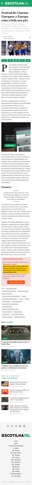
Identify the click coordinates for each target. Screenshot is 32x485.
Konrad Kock (5, 314)
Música (17, 466)
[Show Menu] (2, 3)
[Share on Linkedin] (10, 60)
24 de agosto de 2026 (17, 394)
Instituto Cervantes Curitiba (10, 309)
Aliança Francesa (7, 293)
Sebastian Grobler (19, 317)
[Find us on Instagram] (7, 426)
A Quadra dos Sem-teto (9, 291)
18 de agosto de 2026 (17, 413)
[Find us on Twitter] (11, 426)
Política (17, 471)
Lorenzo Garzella (7, 317)
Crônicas (17, 464)
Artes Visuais (17, 453)
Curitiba (27, 298)
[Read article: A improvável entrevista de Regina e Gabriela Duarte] (4, 383)
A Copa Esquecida (11, 288)
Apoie (16, 443)
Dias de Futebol (17, 301)
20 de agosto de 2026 (8, 346)
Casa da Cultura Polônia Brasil (11, 296)
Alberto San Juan (23, 291)
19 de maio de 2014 (9, 38)
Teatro (17, 469)
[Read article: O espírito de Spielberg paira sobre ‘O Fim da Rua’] (16, 332)
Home (2, 9)
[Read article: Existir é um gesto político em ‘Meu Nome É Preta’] (4, 391)
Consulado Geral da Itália (9, 298)
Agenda (17, 450)
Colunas (17, 455)
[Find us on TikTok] (24, 426)
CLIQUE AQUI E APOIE (16, 282)
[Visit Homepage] (17, 3)
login (7, 376)
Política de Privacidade (16, 446)
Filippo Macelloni (7, 306)
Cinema (8, 9)
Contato (16, 448)
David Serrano (6, 301)
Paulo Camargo (7, 36)
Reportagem (17, 473)
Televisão (17, 476)
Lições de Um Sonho (17, 314)
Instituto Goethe (7, 311)
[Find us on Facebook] (16, 426)
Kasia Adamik (17, 311)
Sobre (16, 441)
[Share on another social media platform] (28, 60)
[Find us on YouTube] (20, 426)
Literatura (17, 462)
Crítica (21, 298)
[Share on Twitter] (22, 60)
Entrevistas (17, 459)
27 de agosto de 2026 (17, 386)
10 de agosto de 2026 (8, 370)
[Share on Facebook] (16, 60)
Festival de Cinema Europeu (10, 304)
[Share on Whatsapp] (4, 60)
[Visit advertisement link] (16, 137)
